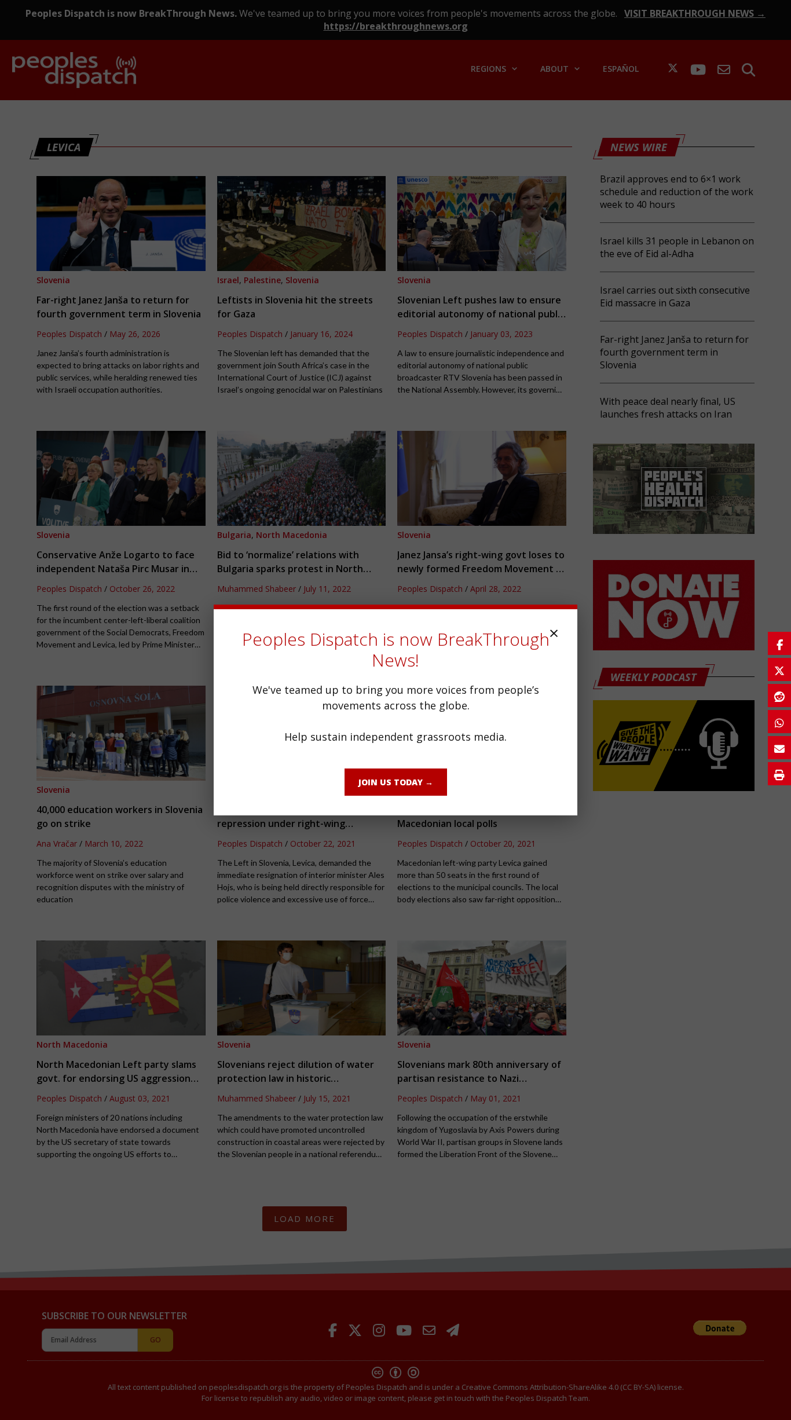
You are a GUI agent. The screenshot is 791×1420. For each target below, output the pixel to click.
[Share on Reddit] (779, 695)
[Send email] (779, 747)
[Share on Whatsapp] (779, 721)
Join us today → (395, 782)
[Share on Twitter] (779, 669)
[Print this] (779, 773)
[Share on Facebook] (779, 643)
